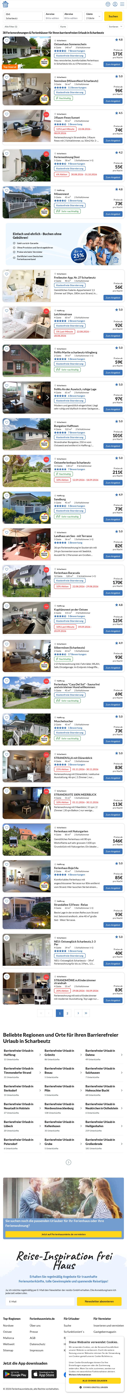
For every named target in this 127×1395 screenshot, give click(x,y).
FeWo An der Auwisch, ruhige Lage (75, 389)
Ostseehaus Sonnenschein (70, 44)
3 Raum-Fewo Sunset (67, 117)
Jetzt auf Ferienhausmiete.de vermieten (64, 1234)
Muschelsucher (63, 721)
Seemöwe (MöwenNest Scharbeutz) (76, 81)
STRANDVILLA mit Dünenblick (73, 758)
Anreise (50, 14)
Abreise (68, 14)
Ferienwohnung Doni (67, 157)
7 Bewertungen (76, 50)
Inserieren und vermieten (109, 1325)
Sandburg (60, 499)
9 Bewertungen (76, 163)
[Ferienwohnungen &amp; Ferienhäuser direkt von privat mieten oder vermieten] (5, 4)
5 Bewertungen (76, 359)
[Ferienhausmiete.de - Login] (115, 4)
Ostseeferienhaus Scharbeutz (72, 462)
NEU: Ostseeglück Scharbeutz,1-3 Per (75, 943)
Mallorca (8, 1338)
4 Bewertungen (76, 874)
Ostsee (7, 1331)
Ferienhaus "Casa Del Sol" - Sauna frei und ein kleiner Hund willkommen (77, 686)
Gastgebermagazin (105, 1331)
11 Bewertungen (77, 87)
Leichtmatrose (63, 314)
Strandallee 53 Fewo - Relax (71, 904)
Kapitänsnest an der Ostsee (71, 609)
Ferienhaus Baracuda (67, 572)
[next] (78, 1013)
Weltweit (9, 1344)
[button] (123, 4)
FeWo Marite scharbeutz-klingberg (75, 352)
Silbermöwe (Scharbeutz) (69, 647)
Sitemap (8, 1350)
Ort (8, 14)
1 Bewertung (75, 124)
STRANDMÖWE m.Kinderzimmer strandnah (75, 982)
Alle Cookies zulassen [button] (95, 1380)
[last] (86, 1013)
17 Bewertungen (77, 654)
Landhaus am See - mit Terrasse (73, 536)
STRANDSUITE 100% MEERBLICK (75, 794)
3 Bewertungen (76, 764)
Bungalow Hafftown (66, 426)
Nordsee (8, 1325)
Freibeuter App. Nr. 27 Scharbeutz (75, 277)
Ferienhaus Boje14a (66, 868)
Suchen (113, 16)
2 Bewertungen (76, 320)
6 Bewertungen (76, 395)
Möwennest (61, 194)
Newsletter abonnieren (99, 1301)
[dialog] (95, 1364)
